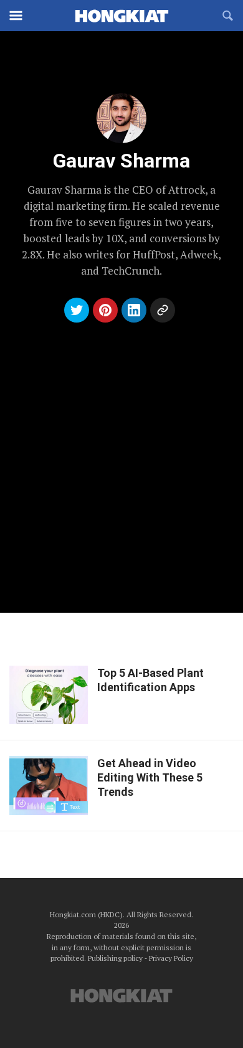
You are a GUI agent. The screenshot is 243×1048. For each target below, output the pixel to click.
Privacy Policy (171, 958)
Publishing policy (115, 958)
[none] (121, 695)
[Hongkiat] (121, 15)
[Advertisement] (121, 454)
